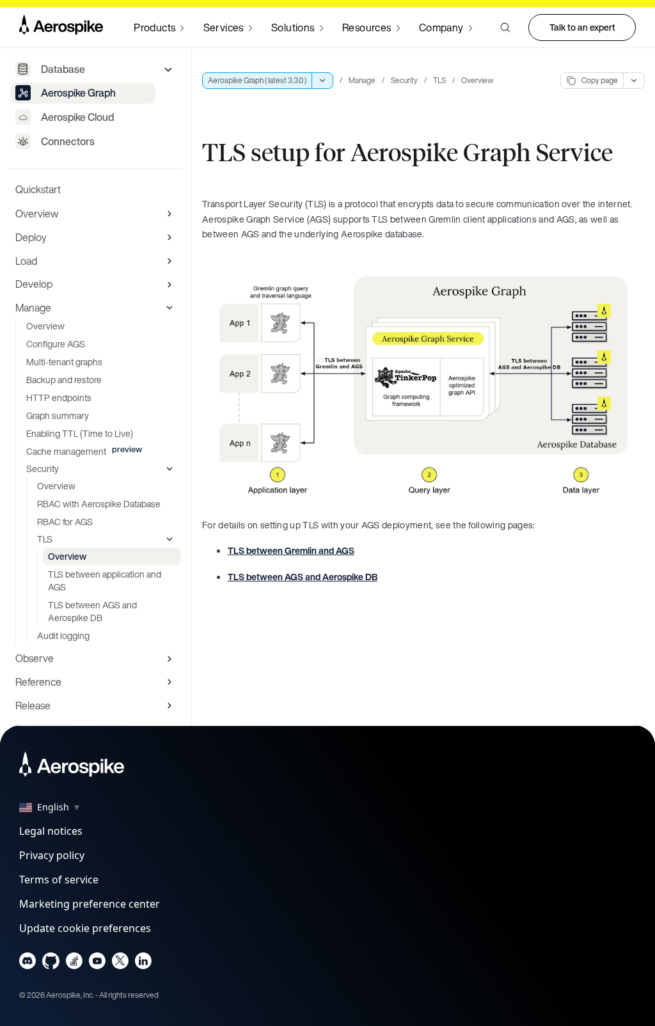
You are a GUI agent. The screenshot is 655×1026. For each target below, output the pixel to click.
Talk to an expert (582, 27)
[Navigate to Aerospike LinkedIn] (143, 963)
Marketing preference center (89, 904)
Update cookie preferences (85, 928)
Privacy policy (51, 855)
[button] (505, 27)
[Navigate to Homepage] (61, 27)
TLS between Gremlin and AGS (291, 550)
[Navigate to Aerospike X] (120, 963)
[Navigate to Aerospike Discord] (27, 963)
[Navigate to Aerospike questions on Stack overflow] (74, 963)
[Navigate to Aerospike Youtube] (97, 963)
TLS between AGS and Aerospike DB (302, 576)
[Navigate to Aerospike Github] (50, 963)
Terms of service (59, 879)
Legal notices (51, 831)
